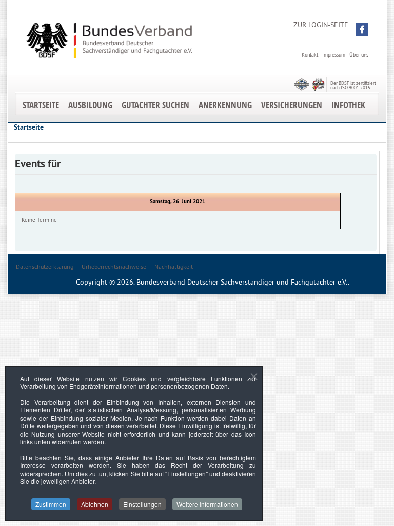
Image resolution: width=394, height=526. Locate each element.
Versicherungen (291, 105)
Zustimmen (50, 504)
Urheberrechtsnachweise (114, 266)
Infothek (348, 105)
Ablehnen (94, 504)
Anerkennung (225, 105)
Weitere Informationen (207, 504)
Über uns (358, 54)
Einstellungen (142, 504)
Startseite (41, 105)
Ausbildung (90, 105)
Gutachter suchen (155, 105)
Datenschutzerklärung (44, 266)
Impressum (333, 54)
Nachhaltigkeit (173, 266)
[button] (362, 29)
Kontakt (310, 54)
